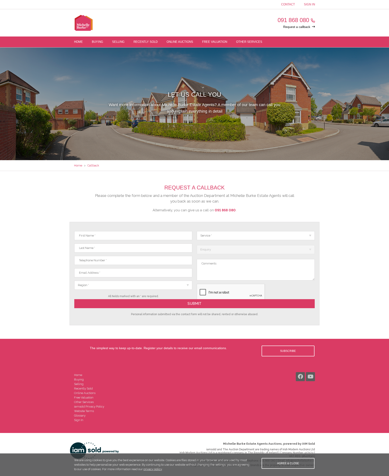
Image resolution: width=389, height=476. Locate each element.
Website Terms (84, 411)
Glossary (80, 415)
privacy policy (152, 469)
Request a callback (296, 27)
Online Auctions (180, 41)
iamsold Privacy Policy (89, 406)
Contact (288, 4)
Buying (97, 41)
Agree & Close (288, 463)
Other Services (249, 41)
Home (78, 41)
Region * (83, 285)
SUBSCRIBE (288, 351)
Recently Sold (145, 41)
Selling (118, 41)
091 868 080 (293, 20)
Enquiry (205, 249)
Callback (93, 165)
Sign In (309, 4)
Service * (206, 235)
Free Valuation (214, 41)
